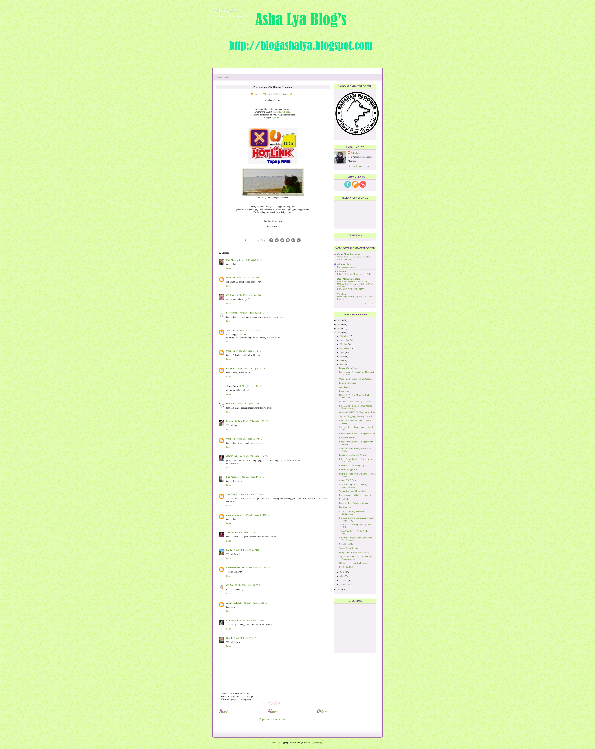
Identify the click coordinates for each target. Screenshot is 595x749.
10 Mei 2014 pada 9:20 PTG (251, 386)
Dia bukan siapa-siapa (346, 267)
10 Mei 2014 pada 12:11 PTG (251, 313)
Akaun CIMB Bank (347, 480)
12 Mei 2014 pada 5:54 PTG (254, 603)
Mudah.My (344, 499)
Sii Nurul (341, 271)
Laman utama (222, 77)
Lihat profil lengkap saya (359, 166)
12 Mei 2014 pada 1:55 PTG (258, 567)
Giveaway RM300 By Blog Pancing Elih (357, 412)
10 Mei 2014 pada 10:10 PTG (249, 439)
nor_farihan (232, 313)
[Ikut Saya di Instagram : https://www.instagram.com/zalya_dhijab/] (355, 187)
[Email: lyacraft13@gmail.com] (362, 187)
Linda (229, 550)
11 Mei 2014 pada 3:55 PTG (250, 494)
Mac (342, 576)
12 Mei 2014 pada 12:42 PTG (246, 550)
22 (284, 94)
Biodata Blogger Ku (348, 469)
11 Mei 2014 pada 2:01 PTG (251, 477)
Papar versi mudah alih (272, 719)
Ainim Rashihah (234, 603)
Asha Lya (223, 10)
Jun (341, 360)
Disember (344, 336)
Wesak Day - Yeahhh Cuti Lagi (352, 491)
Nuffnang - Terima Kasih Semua (353, 563)
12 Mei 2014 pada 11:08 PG (244, 532)
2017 (339, 320)
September (345, 348)
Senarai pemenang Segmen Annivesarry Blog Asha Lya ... (356, 519)
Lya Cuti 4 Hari (346, 567)
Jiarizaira (230, 330)
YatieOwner (342, 294)
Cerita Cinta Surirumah (348, 254)
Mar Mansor (232, 260)
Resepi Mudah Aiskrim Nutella (352, 455)
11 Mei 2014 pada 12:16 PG (255, 456)
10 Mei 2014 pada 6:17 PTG (255, 368)
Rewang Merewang (347, 383)
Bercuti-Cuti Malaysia (348, 368)
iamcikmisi (231, 404)
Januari (343, 584)
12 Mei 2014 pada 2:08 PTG (247, 585)
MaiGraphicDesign (314, 742)
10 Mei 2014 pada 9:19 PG (250, 260)
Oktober (344, 344)
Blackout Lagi (345, 507)
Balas (228, 268)
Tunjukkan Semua (370, 304)
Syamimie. (276, 118)
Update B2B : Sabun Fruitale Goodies (355, 379)
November (345, 340)
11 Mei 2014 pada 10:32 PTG (256, 515)
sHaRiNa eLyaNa (234, 456)
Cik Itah (230, 585)
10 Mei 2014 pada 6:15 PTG (248, 351)
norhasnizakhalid (234, 368)
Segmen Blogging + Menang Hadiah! (355, 416)
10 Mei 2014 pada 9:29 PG (248, 278)
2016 (339, 324)
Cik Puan (230, 295)
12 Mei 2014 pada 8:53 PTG (251, 620)
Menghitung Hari (346, 544)
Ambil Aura (344, 387)
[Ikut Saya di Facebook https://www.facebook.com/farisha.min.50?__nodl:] (347, 187)
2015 (339, 328)
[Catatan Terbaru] (224, 712)
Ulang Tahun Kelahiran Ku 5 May (354, 552)
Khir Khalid (232, 620)
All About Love (344, 264)
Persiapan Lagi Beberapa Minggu (353, 503)
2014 (339, 332)
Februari (344, 580)
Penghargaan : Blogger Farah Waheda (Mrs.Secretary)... (355, 407)
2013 (339, 589)
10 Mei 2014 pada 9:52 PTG (249, 404)
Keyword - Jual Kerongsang (351, 465)
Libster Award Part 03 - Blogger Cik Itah (357, 434)
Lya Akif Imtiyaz (234, 421)
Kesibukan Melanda (347, 438)
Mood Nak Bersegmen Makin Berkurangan (352, 512)
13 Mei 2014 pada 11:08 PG (245, 638)
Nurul (229, 638)
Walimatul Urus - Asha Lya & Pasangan (356, 402)
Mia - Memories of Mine (348, 279)
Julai (342, 356)
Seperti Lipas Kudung (348, 548)
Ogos (342, 352)
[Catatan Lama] (321, 712)
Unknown (230, 278)
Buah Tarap (344, 391)
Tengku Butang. (284, 112)
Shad (228, 532)
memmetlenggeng (234, 515)
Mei (342, 365)
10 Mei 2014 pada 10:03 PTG (256, 421)
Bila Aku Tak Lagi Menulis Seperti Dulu (354, 274)
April (342, 572)
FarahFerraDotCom (235, 567)
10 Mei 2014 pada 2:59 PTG (248, 330)
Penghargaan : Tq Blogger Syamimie (355, 495)
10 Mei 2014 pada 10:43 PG (248, 295)
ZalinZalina (231, 494)
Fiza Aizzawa (232, 477)
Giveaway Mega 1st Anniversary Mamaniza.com (353, 485)
